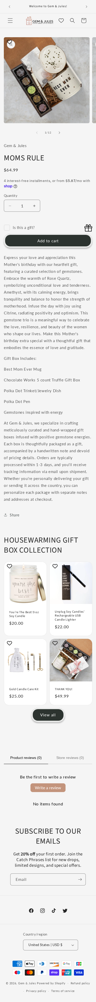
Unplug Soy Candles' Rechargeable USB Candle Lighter (69, 616)
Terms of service (63, 991)
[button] (10, 20)
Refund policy (80, 983)
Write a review (48, 787)
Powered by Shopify (51, 983)
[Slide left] (36, 132)
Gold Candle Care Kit (24, 689)
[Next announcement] (86, 6)
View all (48, 714)
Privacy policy (36, 991)
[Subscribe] (80, 879)
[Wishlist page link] (61, 20)
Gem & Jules (27, 983)
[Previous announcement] (9, 6)
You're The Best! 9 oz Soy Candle (24, 614)
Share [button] (14, 515)
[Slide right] (59, 132)
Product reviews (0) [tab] (26, 758)
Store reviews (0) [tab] (70, 758)
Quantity (10, 196)
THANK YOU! (63, 689)
